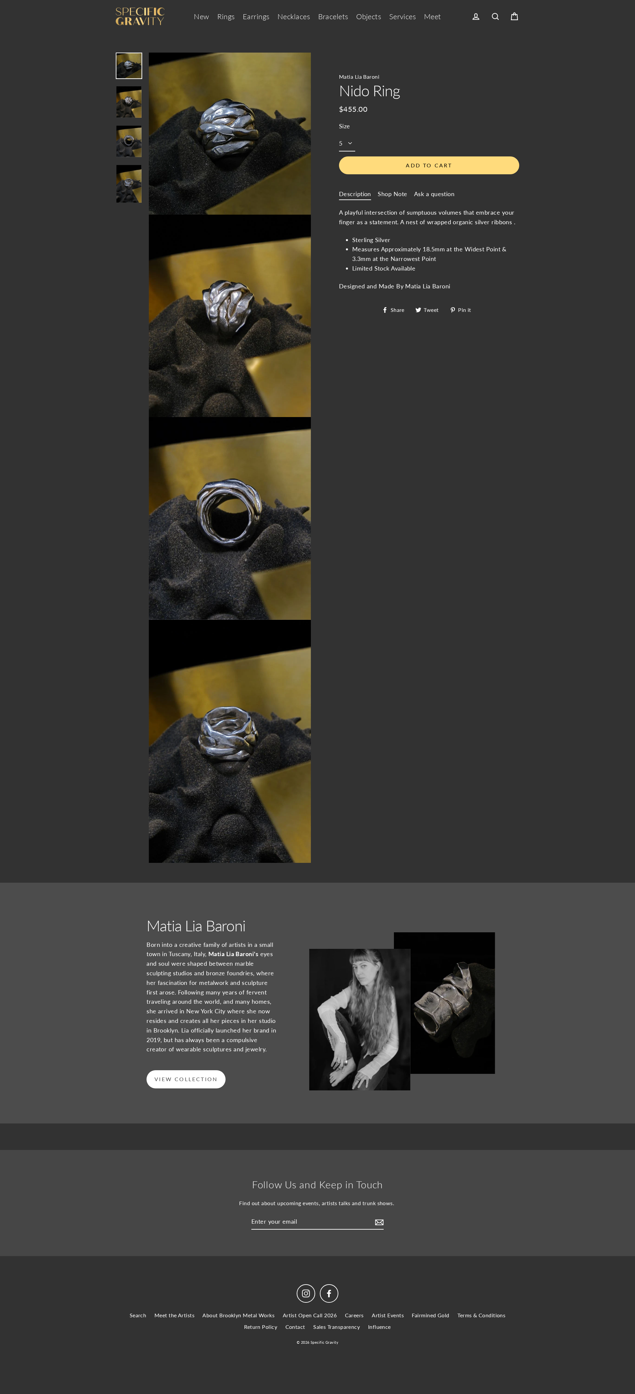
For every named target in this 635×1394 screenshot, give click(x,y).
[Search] (495, 17)
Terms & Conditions (481, 1315)
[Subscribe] (378, 1222)
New (201, 16)
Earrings (256, 16)
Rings (225, 16)
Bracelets (333, 16)
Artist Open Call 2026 (310, 1315)
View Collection (186, 1079)
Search (138, 1315)
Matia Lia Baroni (359, 76)
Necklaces (293, 16)
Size (344, 126)
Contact (295, 1327)
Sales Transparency (336, 1327)
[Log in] (476, 17)
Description (355, 193)
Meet (432, 16)
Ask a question (434, 193)
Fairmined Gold (430, 1315)
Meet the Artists (174, 1315)
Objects (368, 16)
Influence (379, 1327)
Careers (354, 1315)
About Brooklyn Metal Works (238, 1315)
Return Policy (260, 1327)
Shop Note (392, 193)
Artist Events (388, 1315)
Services (402, 16)
